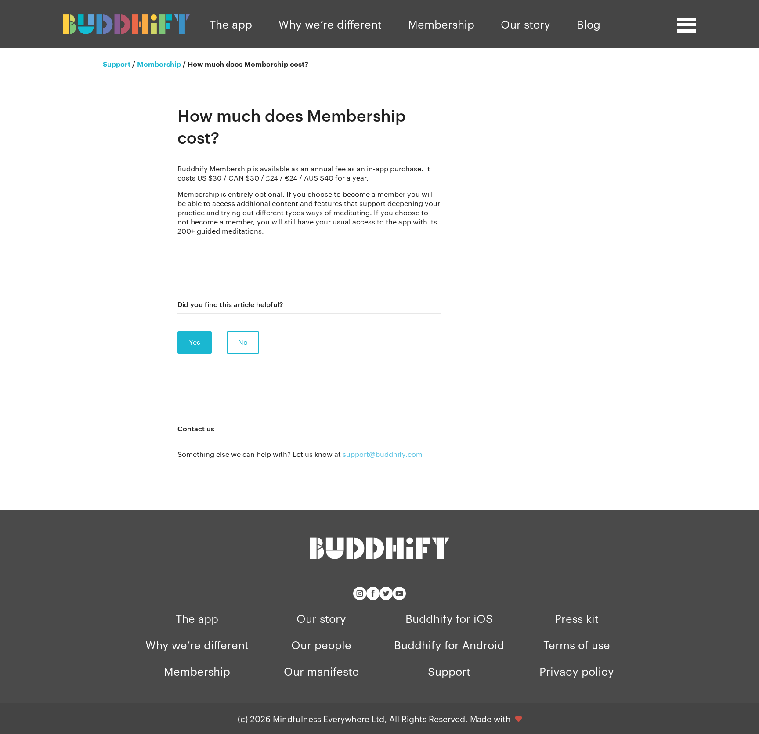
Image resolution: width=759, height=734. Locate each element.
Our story (525, 24)
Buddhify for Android (449, 644)
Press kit (577, 618)
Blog (588, 24)
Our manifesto (321, 671)
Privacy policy (576, 671)
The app (231, 24)
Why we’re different (330, 24)
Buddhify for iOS (449, 618)
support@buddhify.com (383, 454)
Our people (321, 644)
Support (449, 671)
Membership (441, 24)
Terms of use (576, 644)
